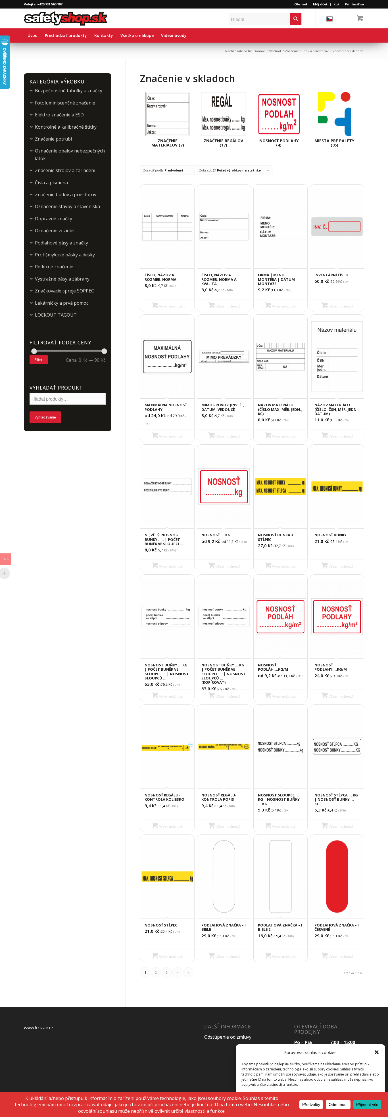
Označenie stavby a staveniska (67, 206)
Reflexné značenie (54, 266)
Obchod (300, 4)
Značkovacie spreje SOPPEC (64, 291)
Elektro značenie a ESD (59, 115)
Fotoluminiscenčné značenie (65, 103)
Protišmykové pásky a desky (65, 255)
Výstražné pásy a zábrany (62, 279)
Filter (39, 359)
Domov (259, 51)
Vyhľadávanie (45, 417)
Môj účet (320, 4)
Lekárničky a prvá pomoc (61, 303)
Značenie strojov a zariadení (65, 170)
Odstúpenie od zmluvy (227, 1037)
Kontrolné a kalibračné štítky (66, 127)
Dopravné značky (53, 219)
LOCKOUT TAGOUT (56, 315)
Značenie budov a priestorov (307, 51)
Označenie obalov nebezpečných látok (70, 154)
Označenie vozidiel (54, 230)
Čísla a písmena (51, 182)
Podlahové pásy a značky (61, 243)
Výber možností (170, 306)
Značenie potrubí (53, 139)
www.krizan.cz (38, 1027)
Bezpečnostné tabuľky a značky (68, 90)
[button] (376, 1052)
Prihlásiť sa (354, 4)
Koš (336, 4)
